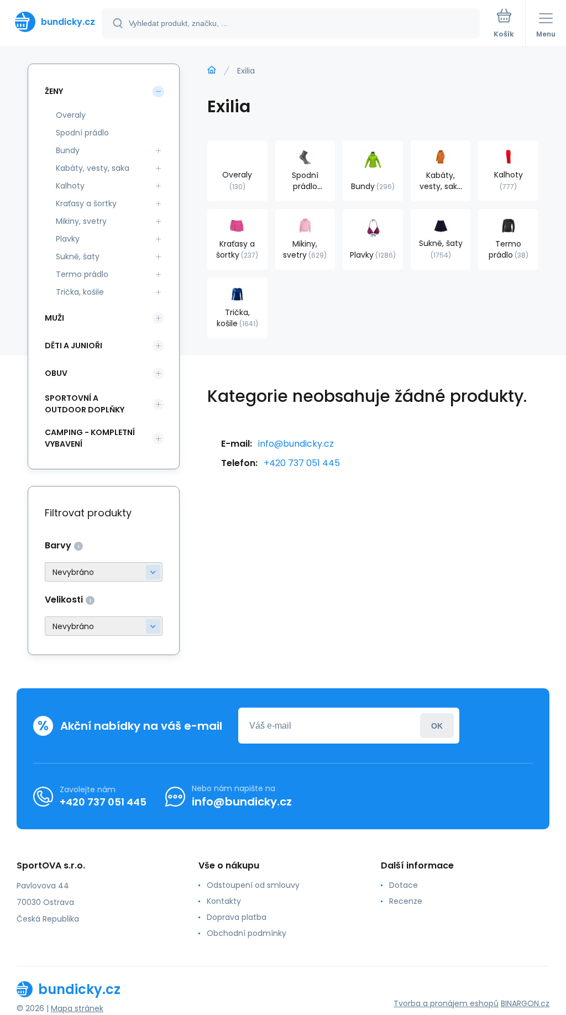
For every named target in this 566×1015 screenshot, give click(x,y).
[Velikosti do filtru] (104, 626)
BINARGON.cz (525, 1003)
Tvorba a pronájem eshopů (446, 1003)
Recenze (405, 901)
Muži (54, 317)
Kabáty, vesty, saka (92, 168)
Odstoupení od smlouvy (253, 885)
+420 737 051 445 (302, 463)
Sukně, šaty (77, 256)
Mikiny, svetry (81, 221)
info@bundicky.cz (296, 443)
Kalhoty (70, 185)
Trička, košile (80, 291)
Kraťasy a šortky (86, 203)
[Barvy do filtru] (104, 572)
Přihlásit (437, 725)
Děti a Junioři (73, 345)
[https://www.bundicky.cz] (211, 70)
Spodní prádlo (82, 132)
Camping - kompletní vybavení (90, 438)
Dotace (403, 885)
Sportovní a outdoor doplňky (84, 404)
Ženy (54, 91)
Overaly (71, 115)
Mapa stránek (77, 1008)
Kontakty (224, 901)
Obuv (56, 373)
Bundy (68, 150)
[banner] (51, 22)
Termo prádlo (82, 274)
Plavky (68, 238)
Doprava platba (236, 917)
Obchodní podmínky (246, 933)
